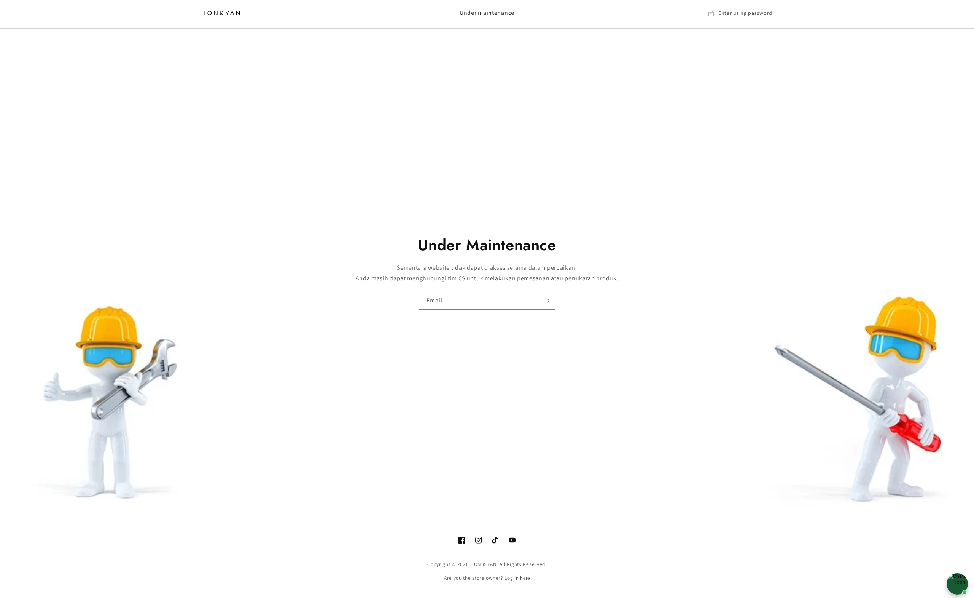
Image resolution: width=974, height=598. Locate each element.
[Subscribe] (546, 301)
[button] (740, 13)
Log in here (517, 578)
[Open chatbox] (957, 584)
